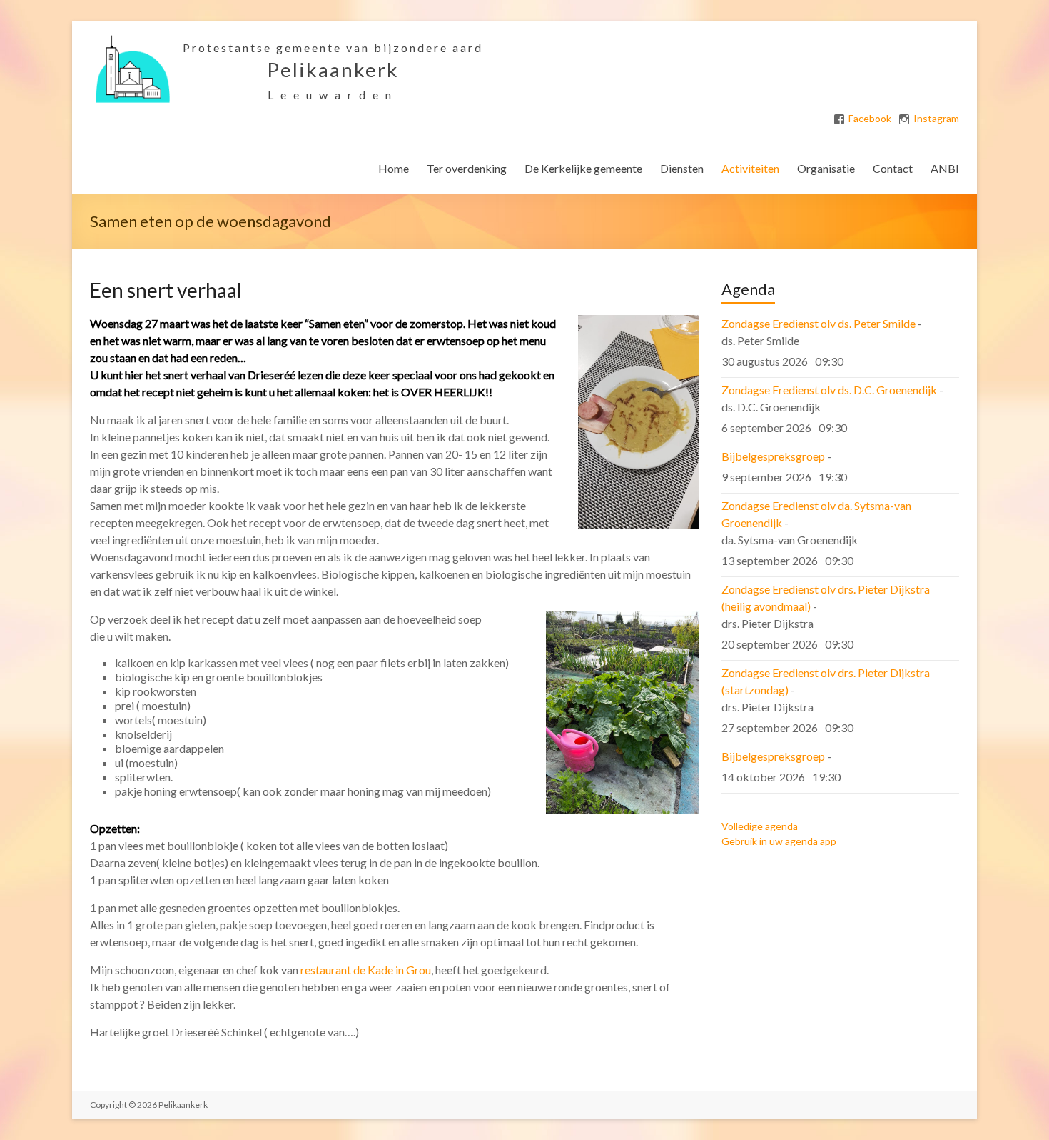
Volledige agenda (759, 826)
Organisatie (826, 168)
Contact (893, 168)
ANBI (945, 168)
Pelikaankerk (333, 69)
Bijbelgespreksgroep (773, 456)
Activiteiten (750, 168)
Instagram (936, 119)
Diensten (682, 168)
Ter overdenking (467, 168)
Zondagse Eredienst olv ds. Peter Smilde (818, 323)
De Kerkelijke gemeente (583, 168)
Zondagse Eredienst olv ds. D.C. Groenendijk (829, 389)
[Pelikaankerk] (133, 39)
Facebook (869, 119)
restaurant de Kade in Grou (365, 969)
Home (393, 168)
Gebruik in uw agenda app (778, 841)
